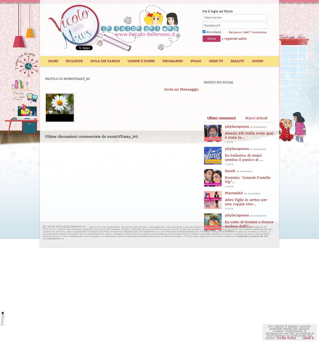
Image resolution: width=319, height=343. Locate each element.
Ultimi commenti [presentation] (221, 118)
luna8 (248, 178)
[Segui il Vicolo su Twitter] (227, 95)
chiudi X (307, 338)
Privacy (2, 320)
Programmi (173, 61)
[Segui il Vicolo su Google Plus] (243, 95)
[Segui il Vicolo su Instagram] (259, 95)
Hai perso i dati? (239, 32)
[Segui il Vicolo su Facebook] (211, 95)
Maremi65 (246, 200)
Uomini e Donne (141, 61)
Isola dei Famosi (105, 61)
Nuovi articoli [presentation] (256, 118)
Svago (196, 61)
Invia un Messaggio (181, 89)
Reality (237, 61)
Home (53, 61)
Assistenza (259, 32)
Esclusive (74, 61)
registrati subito (235, 38)
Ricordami (213, 32)
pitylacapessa (249, 133)
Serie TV (216, 61)
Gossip (257, 61)
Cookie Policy (286, 338)
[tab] (221, 118)
